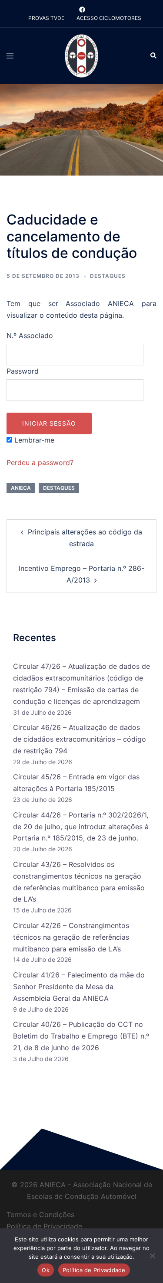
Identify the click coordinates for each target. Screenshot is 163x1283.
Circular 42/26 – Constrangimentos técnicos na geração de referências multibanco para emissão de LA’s (71, 937)
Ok (46, 1270)
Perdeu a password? (40, 462)
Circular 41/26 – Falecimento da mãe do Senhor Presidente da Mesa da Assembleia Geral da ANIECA (79, 986)
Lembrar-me (33, 440)
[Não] (152, 1255)
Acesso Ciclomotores (109, 18)
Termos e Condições (40, 1214)
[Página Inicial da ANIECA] (81, 55)
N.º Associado (30, 335)
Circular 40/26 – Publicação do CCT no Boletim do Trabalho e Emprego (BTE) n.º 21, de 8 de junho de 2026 (81, 1036)
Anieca (21, 488)
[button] (153, 55)
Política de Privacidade (44, 1226)
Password (23, 371)
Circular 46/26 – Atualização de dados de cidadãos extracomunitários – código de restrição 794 (79, 739)
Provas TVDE (46, 18)
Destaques (108, 276)
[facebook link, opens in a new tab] (81, 9)
